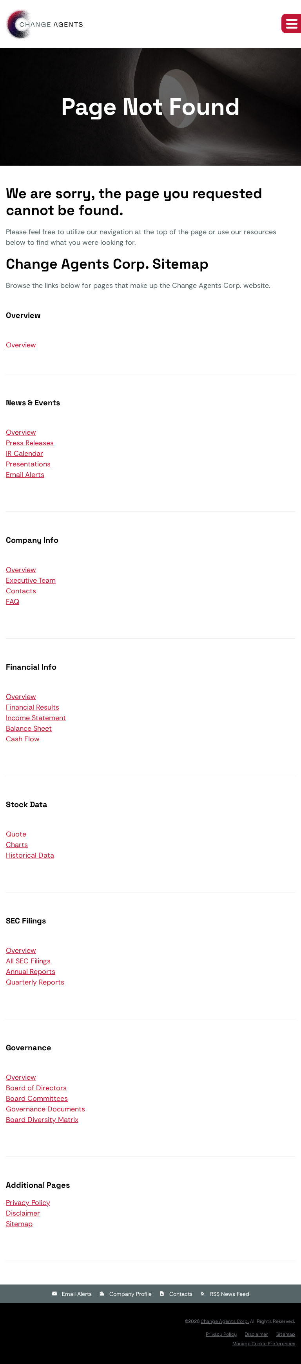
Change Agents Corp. (225, 1321)
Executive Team (31, 580)
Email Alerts (25, 474)
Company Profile (130, 1293)
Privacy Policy (28, 1202)
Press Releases (30, 443)
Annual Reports (30, 971)
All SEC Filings (28, 961)
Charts (17, 844)
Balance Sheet (29, 728)
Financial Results (32, 707)
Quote (16, 834)
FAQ (12, 601)
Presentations (28, 464)
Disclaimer (23, 1213)
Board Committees (37, 1098)
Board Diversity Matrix (42, 1119)
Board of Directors (36, 1088)
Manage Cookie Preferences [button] (263, 1344)
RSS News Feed (229, 1293)
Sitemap (19, 1224)
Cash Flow (23, 739)
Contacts (21, 591)
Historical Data (30, 855)
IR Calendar (24, 453)
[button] (291, 23)
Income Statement (36, 718)
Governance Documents (45, 1109)
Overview (20, 345)
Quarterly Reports (35, 982)
